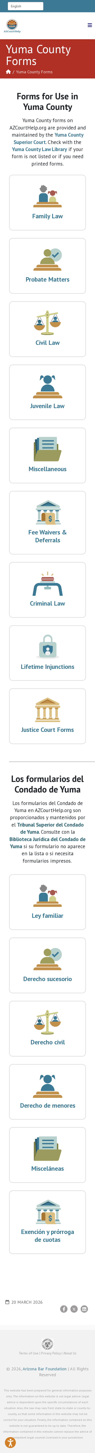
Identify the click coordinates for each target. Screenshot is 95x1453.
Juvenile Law (47, 406)
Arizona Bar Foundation (44, 1369)
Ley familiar (47, 915)
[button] (10, 1442)
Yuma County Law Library (39, 149)
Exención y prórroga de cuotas (47, 1236)
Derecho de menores (47, 1105)
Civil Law (48, 342)
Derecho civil (47, 1042)
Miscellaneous (47, 469)
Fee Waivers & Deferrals (47, 536)
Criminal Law (47, 603)
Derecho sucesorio (47, 979)
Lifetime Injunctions (47, 666)
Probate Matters (47, 279)
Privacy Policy (51, 1353)
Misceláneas (47, 1168)
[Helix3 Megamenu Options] (90, 25)
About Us (69, 1353)
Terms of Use (28, 1353)
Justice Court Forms (47, 730)
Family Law (47, 216)
